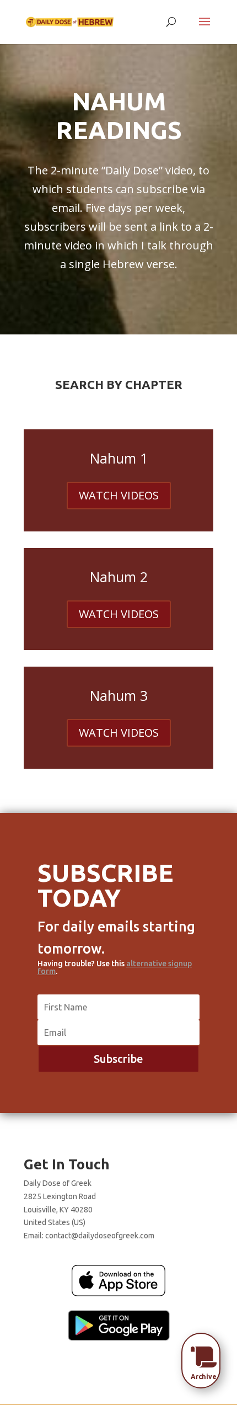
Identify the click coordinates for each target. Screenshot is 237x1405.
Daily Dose (132, 170)
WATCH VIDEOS (119, 495)
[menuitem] (204, 1357)
